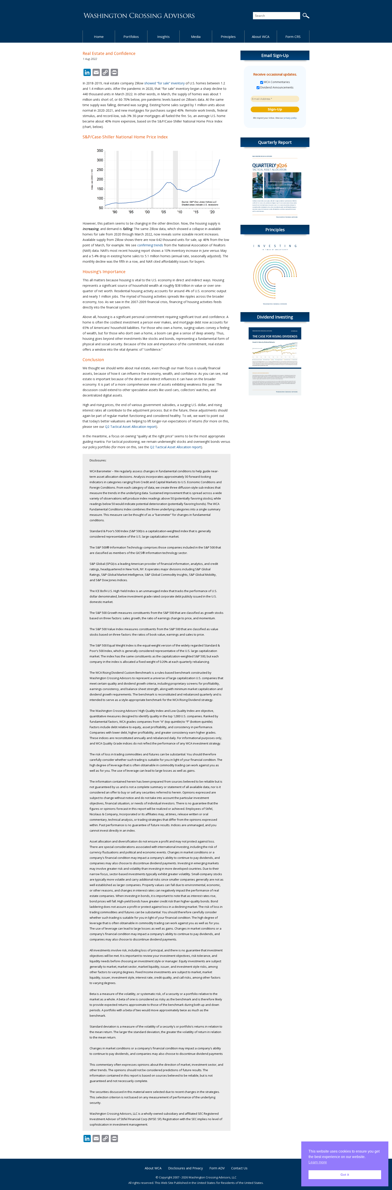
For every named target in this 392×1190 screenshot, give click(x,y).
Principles (228, 36)
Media (196, 36)
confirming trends (150, 245)
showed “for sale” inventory (164, 83)
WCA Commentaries (276, 82)
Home (99, 36)
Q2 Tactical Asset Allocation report (130, 426)
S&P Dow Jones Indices (111, 580)
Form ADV (217, 1168)
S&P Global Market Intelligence (122, 575)
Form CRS (293, 36)
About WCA (260, 36)
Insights (163, 36)
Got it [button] (345, 1174)
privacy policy (290, 117)
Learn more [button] (318, 1162)
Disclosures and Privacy (185, 1168)
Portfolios (131, 36)
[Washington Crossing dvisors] (139, 15)
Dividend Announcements (276, 87)
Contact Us (239, 1168)
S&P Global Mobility (202, 575)
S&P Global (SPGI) (102, 564)
